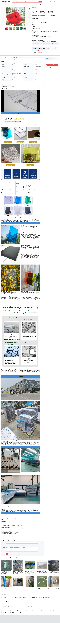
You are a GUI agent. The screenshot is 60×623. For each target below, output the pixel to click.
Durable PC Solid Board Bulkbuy (20, 612)
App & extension (49, 4)
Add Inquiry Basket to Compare (16, 31)
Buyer (40, 4)
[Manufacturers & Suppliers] (5, 2)
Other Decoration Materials (20, 606)
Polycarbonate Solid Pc (11, 612)
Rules (58, 4)
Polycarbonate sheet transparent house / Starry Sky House (37, 597)
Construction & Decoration (6, 5)
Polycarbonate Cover (4, 612)
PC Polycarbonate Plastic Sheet (44, 610)
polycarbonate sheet (3, 597)
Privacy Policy (42, 619)
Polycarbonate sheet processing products (20, 597)
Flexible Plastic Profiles (37, 606)
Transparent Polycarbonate (53, 610)
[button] (41, 59)
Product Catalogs (12, 595)
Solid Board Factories (27, 610)
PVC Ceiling (2, 606)
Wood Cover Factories (11, 610)
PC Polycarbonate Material (35, 610)
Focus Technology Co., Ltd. (25, 619)
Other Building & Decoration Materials (11, 606)
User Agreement (34, 619)
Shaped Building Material (12, 5)
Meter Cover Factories (4, 610)
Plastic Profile (17, 5)
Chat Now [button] (53, 15)
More (1, 614)
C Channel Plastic (43, 606)
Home (1, 5)
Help (44, 4)
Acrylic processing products (48, 597)
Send (7, 554)
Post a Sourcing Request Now (23, 554)
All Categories (3, 4)
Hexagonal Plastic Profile (29, 606)
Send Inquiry (39, 15)
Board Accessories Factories (19, 610)
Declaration (38, 619)
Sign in (58, 2)
